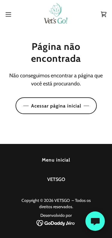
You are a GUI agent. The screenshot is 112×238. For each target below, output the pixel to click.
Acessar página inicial (56, 106)
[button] (10, 14)
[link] (56, 14)
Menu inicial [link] (56, 160)
